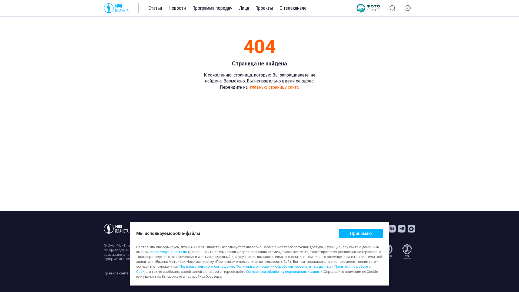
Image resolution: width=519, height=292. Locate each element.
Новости (177, 8)
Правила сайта (116, 273)
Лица (244, 8)
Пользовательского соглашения (206, 266)
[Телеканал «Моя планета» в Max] (411, 229)
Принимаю (361, 233)
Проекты (264, 8)
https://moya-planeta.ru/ (168, 252)
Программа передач (212, 8)
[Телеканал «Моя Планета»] (116, 8)
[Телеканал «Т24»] (407, 251)
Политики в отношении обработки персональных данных (283, 266)
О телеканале (293, 8)
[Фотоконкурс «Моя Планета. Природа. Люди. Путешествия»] (368, 8)
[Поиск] (392, 8)
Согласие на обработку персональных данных (284, 272)
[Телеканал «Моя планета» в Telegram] (401, 229)
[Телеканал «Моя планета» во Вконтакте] (392, 229)
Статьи (155, 8)
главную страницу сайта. (275, 87)
